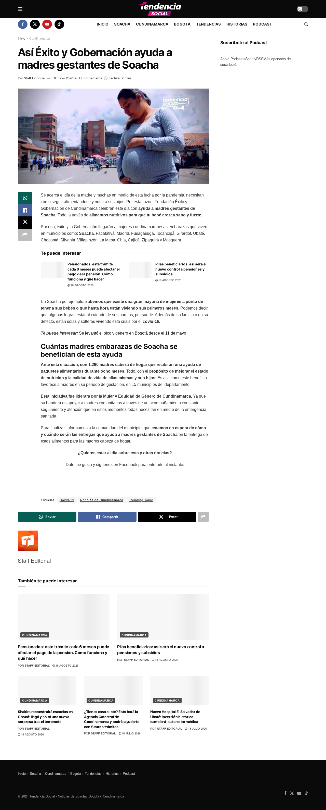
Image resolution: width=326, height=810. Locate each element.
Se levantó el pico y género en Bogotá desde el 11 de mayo (132, 333)
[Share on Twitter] (25, 222)
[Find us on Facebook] (23, 24)
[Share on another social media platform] (25, 235)
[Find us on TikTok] (59, 24)
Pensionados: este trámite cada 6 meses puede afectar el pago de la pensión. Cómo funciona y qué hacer (63, 652)
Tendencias (208, 24)
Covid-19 (67, 500)
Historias (236, 24)
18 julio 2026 (131, 733)
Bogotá (182, 24)
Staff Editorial (35, 78)
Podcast (262, 24)
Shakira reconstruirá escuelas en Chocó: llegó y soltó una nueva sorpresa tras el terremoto (45, 716)
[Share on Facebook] (25, 210)
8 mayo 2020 (63, 78)
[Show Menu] (20, 9)
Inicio (102, 24)
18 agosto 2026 (81, 285)
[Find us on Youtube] (47, 24)
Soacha (122, 24)
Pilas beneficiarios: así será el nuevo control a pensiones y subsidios (181, 269)
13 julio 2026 (197, 728)
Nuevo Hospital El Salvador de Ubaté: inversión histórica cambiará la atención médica (175, 716)
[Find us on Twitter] (35, 24)
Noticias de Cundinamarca (101, 500)
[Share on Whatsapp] (25, 198)
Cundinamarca (152, 24)
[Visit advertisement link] (264, 122)
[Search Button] (306, 24)
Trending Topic (141, 500)
